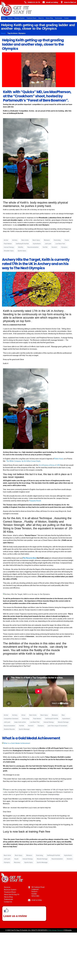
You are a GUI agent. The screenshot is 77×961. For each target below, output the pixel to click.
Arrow (23, 715)
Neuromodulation (33, 247)
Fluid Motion (8, 243)
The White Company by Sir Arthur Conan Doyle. (23, 461)
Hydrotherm (37, 243)
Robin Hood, (58, 459)
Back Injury (36, 240)
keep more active (20, 722)
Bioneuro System (20, 18)
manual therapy (9, 247)
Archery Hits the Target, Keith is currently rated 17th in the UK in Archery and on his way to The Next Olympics (36, 263)
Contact (66, 18)
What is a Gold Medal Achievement (31, 738)
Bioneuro (47, 240)
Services (10, 18)
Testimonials (58, 18)
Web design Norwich (55, 930)
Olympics (64, 247)
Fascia (67, 240)
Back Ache (24, 240)
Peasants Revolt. (35, 501)
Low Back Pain (60, 243)
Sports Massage (24, 729)
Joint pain (48, 243)
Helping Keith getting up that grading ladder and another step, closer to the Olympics (33, 44)
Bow (63, 715)
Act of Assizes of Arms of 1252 (49, 465)
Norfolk (45, 247)
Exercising (57, 240)
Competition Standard (11, 718)
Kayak (16, 859)
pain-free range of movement (57, 725)
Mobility (20, 247)
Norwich (54, 247)
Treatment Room (31, 18)
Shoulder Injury (9, 250)
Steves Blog (49, 18)
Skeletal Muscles (9, 729)
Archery (14, 240)
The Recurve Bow (29, 558)
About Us (41, 18)
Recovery (17, 862)
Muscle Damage (63, 722)
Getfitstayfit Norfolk (22, 243)
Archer (6, 240)
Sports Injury (22, 250)
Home (3, 18)
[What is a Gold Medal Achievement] (16, 743)
